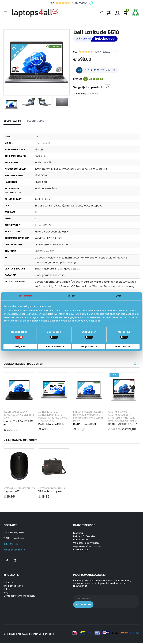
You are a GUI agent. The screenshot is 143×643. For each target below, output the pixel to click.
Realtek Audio (43, 199)
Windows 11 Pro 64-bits (48, 238)
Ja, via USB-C (43, 225)
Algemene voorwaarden (87, 545)
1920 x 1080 (41, 156)
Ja (36, 212)
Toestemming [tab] (25, 295)
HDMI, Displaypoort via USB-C (52, 231)
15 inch (39, 149)
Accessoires (9, 487)
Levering (78, 532)
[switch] (54, 337)
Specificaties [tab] (12, 121)
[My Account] (117, 13)
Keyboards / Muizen (25, 487)
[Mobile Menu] (6, 13)
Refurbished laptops (22, 418)
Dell (37, 136)
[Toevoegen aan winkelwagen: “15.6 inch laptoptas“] (64, 453)
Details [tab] (71, 295)
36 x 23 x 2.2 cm (44, 251)
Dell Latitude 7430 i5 (16, 424)
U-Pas (6, 588)
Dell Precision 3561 (49, 424)
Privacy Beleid (81, 549)
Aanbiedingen (10, 415)
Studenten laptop (11, 421)
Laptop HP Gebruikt (117, 412)
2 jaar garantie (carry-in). (50, 275)
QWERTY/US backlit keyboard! (53, 244)
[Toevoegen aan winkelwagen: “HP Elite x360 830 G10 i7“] (99, 377)
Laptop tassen (58, 487)
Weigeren (20, 346)
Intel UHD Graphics (46, 188)
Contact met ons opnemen (19, 595)
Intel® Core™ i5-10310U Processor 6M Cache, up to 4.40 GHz (71, 169)
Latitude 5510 (43, 143)
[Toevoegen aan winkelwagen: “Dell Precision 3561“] (64, 377)
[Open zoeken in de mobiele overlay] (102, 12)
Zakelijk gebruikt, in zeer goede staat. (57, 268)
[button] (7, 62)
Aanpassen (87, 346)
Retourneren (80, 539)
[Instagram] (15, 559)
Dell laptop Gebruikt (48, 412)
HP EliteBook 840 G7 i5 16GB (122, 419)
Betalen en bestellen (84, 535)
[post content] (19, 390)
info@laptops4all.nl (14, 549)
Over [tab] (118, 295)
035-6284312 (10, 543)
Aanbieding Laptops (12, 412)
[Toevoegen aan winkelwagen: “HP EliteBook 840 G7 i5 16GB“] (134, 377)
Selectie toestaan (54, 346)
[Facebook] (6, 559)
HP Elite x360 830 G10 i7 (87, 424)
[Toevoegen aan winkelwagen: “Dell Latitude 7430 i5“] (29, 377)
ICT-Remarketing (13, 585)
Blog (6, 592)
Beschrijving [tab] (35, 121)
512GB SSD (41, 182)
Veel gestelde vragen (86, 542)
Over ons (8, 582)
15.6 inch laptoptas (50, 491)
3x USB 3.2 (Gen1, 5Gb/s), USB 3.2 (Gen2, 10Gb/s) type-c (68, 205)
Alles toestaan (123, 346)
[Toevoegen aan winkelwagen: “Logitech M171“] (29, 453)
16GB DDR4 (41, 175)
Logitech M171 (11, 491)
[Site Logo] (36, 13)
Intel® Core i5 (43, 162)
